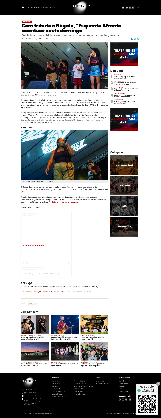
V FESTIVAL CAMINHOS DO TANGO (31, 335)
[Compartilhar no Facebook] (132, 40)
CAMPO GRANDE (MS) (87, 335)
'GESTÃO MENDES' (119, 93)
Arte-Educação (79, 394)
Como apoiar (123, 391)
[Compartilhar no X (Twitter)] (135, 40)
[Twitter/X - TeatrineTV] (123, 7)
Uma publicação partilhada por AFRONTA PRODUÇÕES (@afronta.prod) (46, 274)
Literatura (55, 381)
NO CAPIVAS (27, 22)
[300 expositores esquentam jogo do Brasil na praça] (94, 351)
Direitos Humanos (80, 391)
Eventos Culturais (80, 384)
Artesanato (56, 386)
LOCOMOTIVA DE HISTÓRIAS (29, 362)
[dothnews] (117, 413)
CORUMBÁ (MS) (56, 362)
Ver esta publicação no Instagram (33, 245)
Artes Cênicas (57, 394)
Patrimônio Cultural (59, 397)
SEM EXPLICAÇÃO (119, 81)
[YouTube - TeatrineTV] (127, 7)
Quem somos (123, 384)
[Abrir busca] (138, 7)
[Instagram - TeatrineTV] (130, 7)
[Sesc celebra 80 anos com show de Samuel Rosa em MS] (65, 324)
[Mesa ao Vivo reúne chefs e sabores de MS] (94, 324)
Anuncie (122, 381)
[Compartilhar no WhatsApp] (138, 40)
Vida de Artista (79, 389)
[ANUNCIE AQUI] (124, 54)
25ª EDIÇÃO (117, 75)
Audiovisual (56, 389)
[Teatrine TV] (80, 7)
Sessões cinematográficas (83, 386)
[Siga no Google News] (64, 303)
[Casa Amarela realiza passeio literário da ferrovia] (35, 351)
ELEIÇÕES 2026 (118, 87)
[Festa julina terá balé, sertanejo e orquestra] (65, 351)
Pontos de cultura (58, 391)
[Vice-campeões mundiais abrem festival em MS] (35, 324)
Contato (122, 386)
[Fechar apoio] (158, 384)
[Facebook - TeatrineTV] (133, 7)
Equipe (121, 389)
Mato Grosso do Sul (58, 335)
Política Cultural (79, 381)
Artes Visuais (56, 384)
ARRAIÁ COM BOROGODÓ (88, 362)
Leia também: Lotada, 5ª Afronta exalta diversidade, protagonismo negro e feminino (56, 292)
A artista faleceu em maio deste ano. (64, 202)
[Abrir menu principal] (23, 7)
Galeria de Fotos (102, 384)
